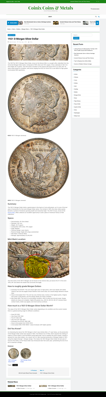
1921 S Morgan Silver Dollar (56, 386)
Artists (75, 74)
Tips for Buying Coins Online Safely (81, 1)
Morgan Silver (11, 35)
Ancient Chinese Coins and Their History (51, 22)
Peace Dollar (77, 104)
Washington (77, 113)
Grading (76, 89)
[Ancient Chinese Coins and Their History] (36, 23)
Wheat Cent (77, 116)
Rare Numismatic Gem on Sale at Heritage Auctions (18, 22)
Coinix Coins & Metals (50, 8)
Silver (75, 110)
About (50, 16)
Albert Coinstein (12, 42)
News (75, 98)
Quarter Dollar (77, 107)
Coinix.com (43, 394)
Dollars (76, 83)
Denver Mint (11, 212)
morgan (15, 365)
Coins (75, 80)
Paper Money (77, 101)
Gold (75, 86)
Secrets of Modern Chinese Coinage (83, 64)
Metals (76, 92)
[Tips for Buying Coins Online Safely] (66, 23)
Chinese (76, 77)
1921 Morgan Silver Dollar (23, 386)
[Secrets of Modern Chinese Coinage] (93, 23)
